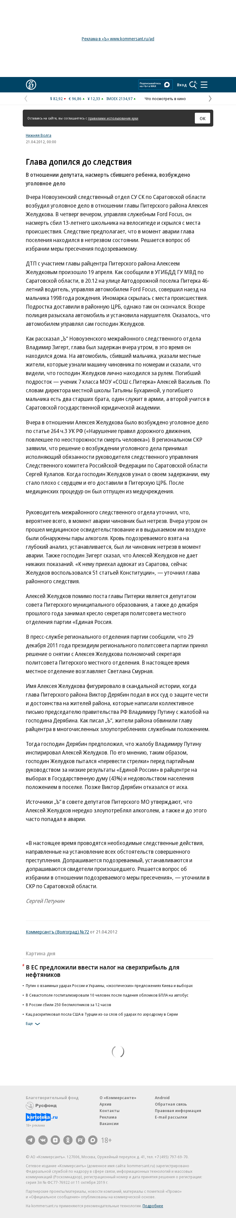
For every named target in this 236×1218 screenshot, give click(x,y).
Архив (105, 1104)
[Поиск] (193, 84)
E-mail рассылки (171, 1117)
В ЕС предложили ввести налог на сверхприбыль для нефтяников (102, 971)
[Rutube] (80, 1140)
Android (162, 1097)
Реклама (108, 1117)
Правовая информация (178, 1110)
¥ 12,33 (94, 98)
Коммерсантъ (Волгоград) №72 (57, 932)
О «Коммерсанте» (118, 1097)
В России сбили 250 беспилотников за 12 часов (68, 1004)
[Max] (92, 1140)
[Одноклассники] (68, 1140)
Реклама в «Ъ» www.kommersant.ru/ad (118, 39)
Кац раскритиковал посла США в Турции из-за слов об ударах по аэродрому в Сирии (102, 1014)
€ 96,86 (75, 98)
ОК (203, 118)
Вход (182, 84)
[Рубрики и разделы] (204, 84)
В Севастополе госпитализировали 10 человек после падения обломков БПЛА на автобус (107, 995)
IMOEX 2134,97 (119, 98)
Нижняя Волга (38, 135)
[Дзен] (55, 1140)
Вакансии (109, 1123)
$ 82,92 (56, 98)
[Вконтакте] (43, 1140)
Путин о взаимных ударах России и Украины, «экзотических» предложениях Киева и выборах (109, 985)
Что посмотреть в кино (165, 98)
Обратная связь (171, 1104)
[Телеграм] (30, 1140)
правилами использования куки (113, 118)
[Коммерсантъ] (31, 84)
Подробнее (153, 1205)
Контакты (110, 1110)
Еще (29, 1023)
